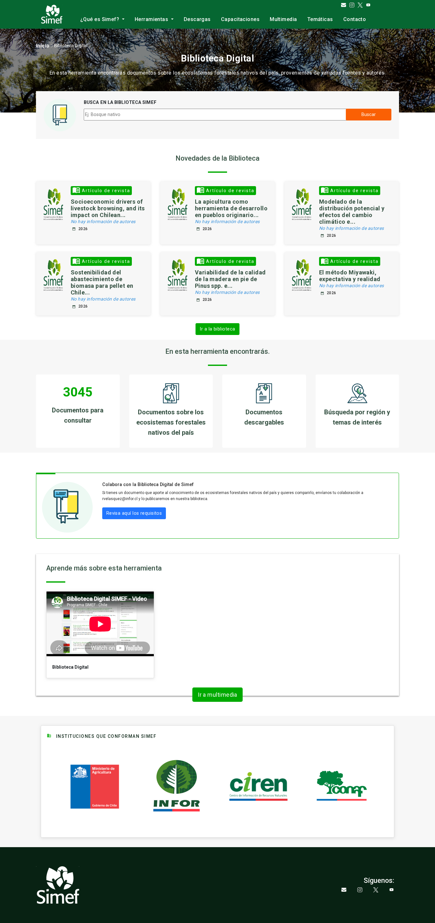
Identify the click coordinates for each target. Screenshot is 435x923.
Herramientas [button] (152, 19)
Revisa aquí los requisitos (134, 513)
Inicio (43, 46)
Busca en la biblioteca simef (120, 102)
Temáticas (320, 19)
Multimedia (283, 19)
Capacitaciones (240, 19)
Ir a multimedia (217, 694)
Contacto (354, 19)
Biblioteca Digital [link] (70, 45)
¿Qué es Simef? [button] (100, 19)
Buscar (368, 114)
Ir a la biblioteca (217, 329)
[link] (43, 45)
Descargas (197, 19)
